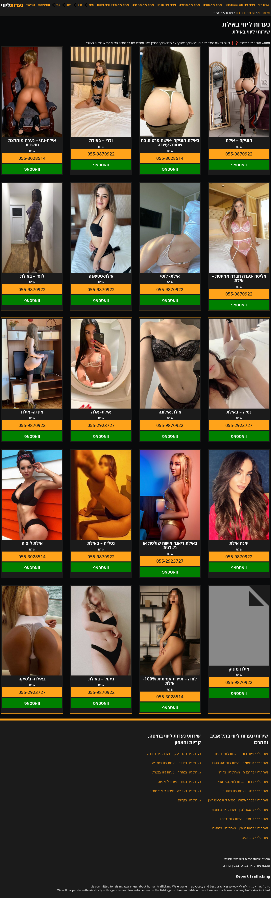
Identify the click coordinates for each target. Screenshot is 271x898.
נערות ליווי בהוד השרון (225, 763)
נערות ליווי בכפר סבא (231, 781)
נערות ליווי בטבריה (164, 763)
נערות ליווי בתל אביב (143, 5)
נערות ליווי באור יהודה (254, 753)
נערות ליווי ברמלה (256, 819)
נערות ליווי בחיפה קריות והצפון (113, 5)
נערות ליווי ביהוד (257, 781)
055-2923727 (239, 425)
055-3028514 (170, 158)
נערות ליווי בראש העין (221, 800)
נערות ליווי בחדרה (158, 753)
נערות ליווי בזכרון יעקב (187, 753)
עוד (58, 5)
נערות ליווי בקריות (189, 800)
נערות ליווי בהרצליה (189, 5)
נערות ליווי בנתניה (234, 791)
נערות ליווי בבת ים (212, 5)
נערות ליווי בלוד (258, 791)
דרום (68, 5)
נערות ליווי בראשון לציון (253, 809)
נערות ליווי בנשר (190, 781)
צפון (80, 5)
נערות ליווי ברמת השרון (253, 828)
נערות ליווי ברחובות (224, 809)
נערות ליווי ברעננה (224, 828)
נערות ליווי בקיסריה (162, 791)
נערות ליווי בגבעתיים (255, 763)
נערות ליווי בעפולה (189, 791)
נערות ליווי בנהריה (189, 772)
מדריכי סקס (44, 5)
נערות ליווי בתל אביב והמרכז (240, 5)
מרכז (91, 5)
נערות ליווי (263, 5)
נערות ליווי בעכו (167, 781)
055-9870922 (239, 154)
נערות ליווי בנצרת (163, 772)
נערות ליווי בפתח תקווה (253, 800)
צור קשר (30, 5)
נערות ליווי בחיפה (190, 763)
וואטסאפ (239, 165)
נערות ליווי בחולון (167, 5)
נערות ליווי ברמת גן (230, 819)
